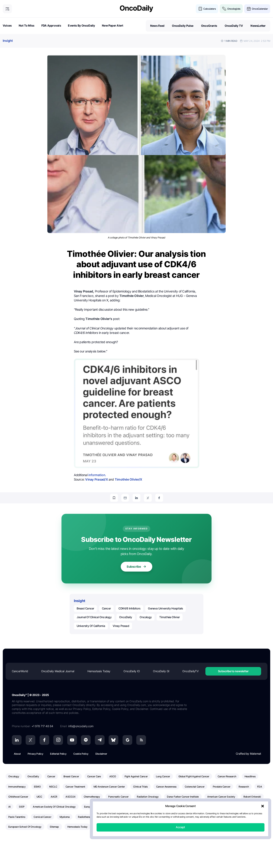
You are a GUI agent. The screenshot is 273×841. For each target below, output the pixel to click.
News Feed (157, 25)
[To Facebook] (159, 498)
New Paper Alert (112, 25)
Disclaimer (101, 753)
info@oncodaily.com (81, 726)
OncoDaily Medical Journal (57, 671)
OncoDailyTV (190, 671)
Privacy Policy (35, 753)
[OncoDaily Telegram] (100, 740)
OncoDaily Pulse (182, 25)
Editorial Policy (58, 753)
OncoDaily (125, 617)
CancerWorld (20, 671)
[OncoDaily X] (30, 740)
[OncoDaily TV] (72, 740)
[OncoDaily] (136, 8)
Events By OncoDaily (81, 25)
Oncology (146, 617)
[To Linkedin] (136, 498)
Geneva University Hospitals (165, 608)
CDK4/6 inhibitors (129, 608)
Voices (7, 25)
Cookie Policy (80, 753)
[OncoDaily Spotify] (86, 740)
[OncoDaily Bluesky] (113, 740)
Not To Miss (26, 25)
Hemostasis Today (98, 671)
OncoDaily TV (234, 25)
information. (97, 475)
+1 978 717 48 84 (42, 726)
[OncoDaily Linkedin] (17, 740)
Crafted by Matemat (248, 753)
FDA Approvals (51, 25)
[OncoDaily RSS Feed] (141, 740)
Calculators (209, 8)
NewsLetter (258, 25)
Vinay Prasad (121, 626)
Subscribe (134, 566)
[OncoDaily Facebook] (44, 740)
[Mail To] (125, 498)
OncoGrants (209, 25)
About (17, 753)
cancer (106, 608)
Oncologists (233, 8)
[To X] (148, 498)
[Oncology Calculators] (200, 9)
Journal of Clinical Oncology (94, 617)
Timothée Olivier (169, 617)
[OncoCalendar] (249, 9)
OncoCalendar (260, 8)
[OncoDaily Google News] (127, 740)
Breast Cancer (85, 608)
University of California (91, 626)
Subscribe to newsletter (233, 671)
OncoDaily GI (161, 671)
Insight (8, 41)
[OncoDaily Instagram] (58, 740)
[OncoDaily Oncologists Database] (224, 9)
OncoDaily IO (132, 671)
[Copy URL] (114, 498)
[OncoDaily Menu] (7, 8)
